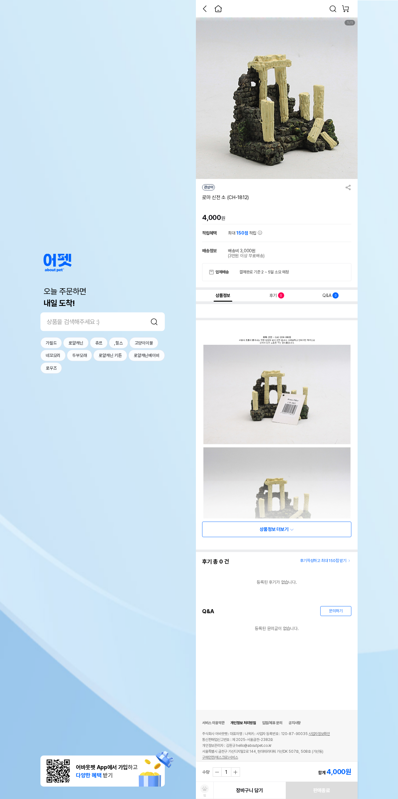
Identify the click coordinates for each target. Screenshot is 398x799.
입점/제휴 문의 (272, 723)
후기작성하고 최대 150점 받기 (323, 560)
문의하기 (335, 611)
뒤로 (204, 8)
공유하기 (348, 187)
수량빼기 (217, 772)
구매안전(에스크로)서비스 (220, 757)
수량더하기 (235, 772)
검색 (154, 321)
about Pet (58, 262)
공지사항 (295, 723)
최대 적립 (243, 233)
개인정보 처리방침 (243, 723)
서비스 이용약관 (213, 723)
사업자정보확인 (319, 734)
